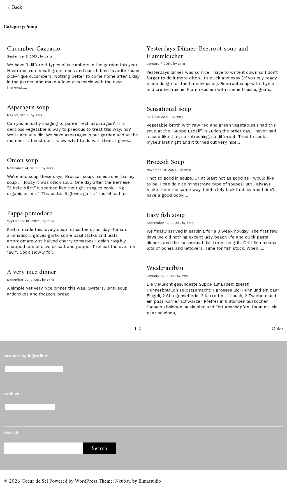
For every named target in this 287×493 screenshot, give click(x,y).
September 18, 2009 (23, 221)
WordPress (86, 481)
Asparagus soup (28, 107)
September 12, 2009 (163, 223)
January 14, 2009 (160, 276)
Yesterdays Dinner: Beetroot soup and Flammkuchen (197, 52)
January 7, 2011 (158, 64)
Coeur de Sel (35, 481)
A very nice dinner (31, 272)
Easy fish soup (166, 215)
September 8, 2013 (22, 56)
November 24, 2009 (23, 168)
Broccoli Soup (165, 162)
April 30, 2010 (157, 117)
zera (48, 56)
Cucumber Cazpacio (33, 49)
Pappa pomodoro (30, 213)
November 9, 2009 (161, 170)
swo (185, 276)
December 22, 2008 (23, 280)
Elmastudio (149, 481)
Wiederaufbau (165, 268)
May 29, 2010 (17, 115)
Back (17, 7)
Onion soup (22, 160)
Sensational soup (169, 109)
